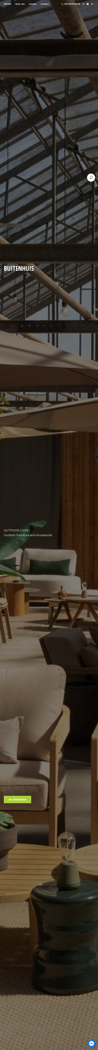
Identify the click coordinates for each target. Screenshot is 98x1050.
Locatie (32, 4)
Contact (45, 4)
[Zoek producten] (91, 177)
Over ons (20, 4)
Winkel (7, 4)
